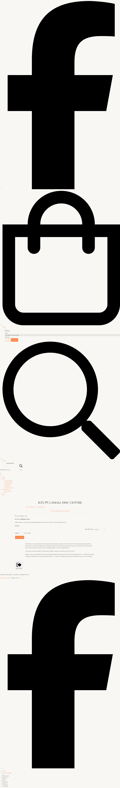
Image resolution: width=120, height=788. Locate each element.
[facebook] (61, 188)
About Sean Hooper (6, 489)
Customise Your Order (9, 487)
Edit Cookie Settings (5, 578)
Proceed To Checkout (64, 511)
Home (3, 477)
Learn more (40, 785)
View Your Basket (55, 511)
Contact (4, 493)
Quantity (17, 533)
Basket (7, 340)
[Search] (20, 465)
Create (19, 578)
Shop (3, 479)
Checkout (14, 340)
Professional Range (8, 482)
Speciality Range (8, 484)
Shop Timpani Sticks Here (31, 506)
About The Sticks (8, 491)
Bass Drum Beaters (8, 480)
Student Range (8, 486)
